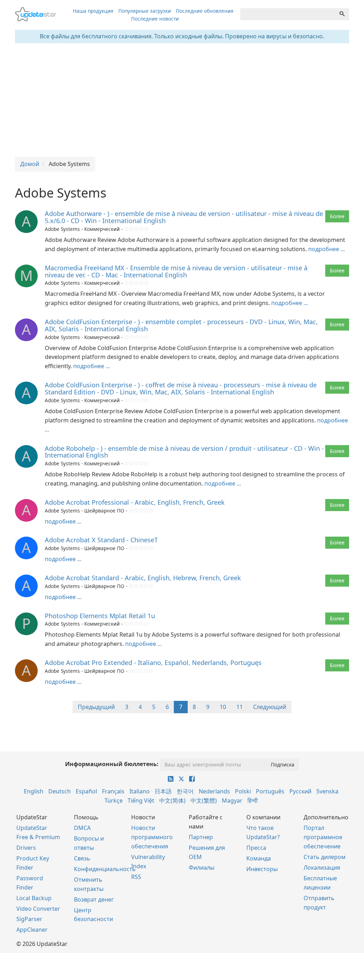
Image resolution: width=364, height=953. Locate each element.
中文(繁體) (204, 800)
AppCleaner (32, 929)
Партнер (201, 837)
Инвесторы (262, 869)
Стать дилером (325, 857)
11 (239, 707)
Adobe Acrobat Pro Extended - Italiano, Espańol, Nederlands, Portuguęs (153, 662)
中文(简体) (172, 800)
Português (270, 791)
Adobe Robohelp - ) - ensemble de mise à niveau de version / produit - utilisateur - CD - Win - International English (184, 452)
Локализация (322, 867)
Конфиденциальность (105, 869)
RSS (136, 877)
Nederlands (214, 791)
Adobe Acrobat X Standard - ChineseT (101, 540)
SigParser (29, 919)
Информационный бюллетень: (112, 764)
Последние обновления (205, 10)
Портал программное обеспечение (323, 837)
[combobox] (287, 14)
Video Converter (38, 909)
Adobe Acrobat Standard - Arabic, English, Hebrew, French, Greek (143, 578)
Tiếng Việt (141, 800)
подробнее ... (326, 249)
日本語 (163, 791)
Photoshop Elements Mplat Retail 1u (100, 615)
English (33, 791)
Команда (258, 858)
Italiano (139, 791)
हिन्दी (252, 800)
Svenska (327, 791)
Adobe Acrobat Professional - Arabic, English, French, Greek (135, 502)
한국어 (185, 791)
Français (113, 791)
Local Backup (34, 898)
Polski (243, 791)
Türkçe (114, 800)
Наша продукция (93, 10)
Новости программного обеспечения (152, 837)
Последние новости (155, 18)
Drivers (26, 848)
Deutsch (59, 791)
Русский (300, 791)
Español (86, 791)
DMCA (82, 828)
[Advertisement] (182, 100)
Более (337, 216)
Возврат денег (94, 899)
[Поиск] (342, 14)
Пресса (256, 848)
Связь (82, 858)
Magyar (232, 800)
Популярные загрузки (144, 10)
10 (223, 707)
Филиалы (201, 867)
